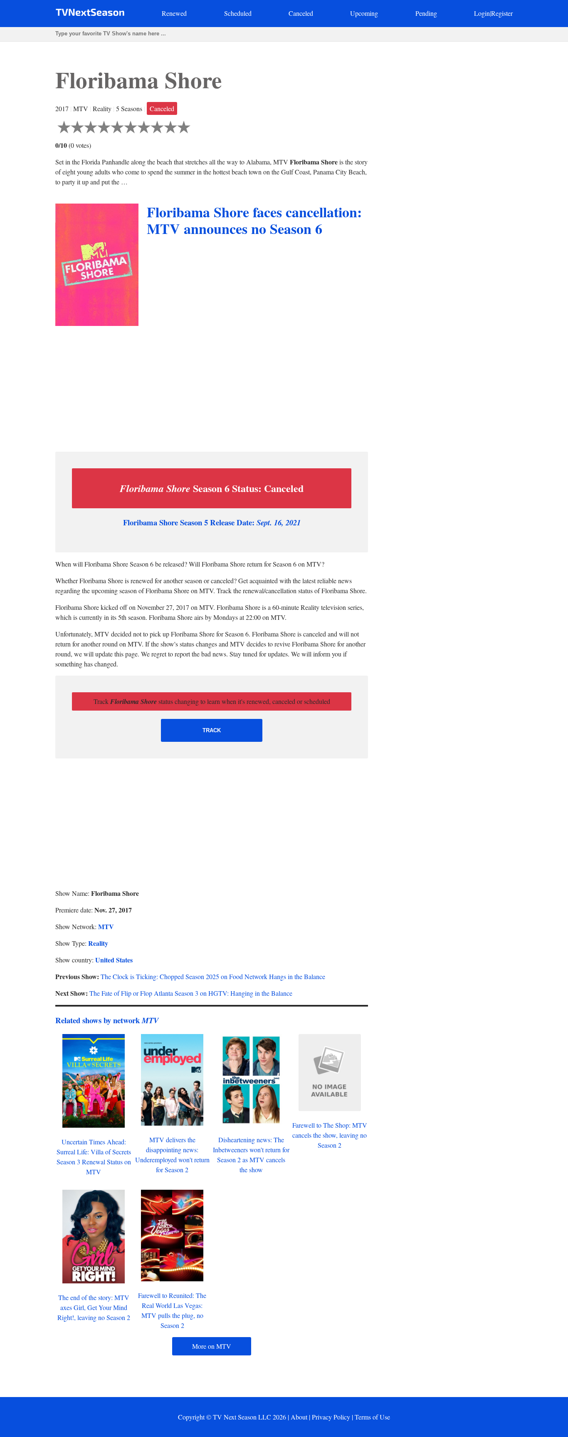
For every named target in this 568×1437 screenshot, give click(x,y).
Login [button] (482, 13)
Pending (426, 13)
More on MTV (211, 1346)
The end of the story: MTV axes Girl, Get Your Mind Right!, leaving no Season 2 (93, 1307)
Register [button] (502, 13)
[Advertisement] (211, 386)
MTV (106, 926)
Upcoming (364, 13)
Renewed (174, 13)
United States (114, 960)
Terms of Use (372, 1416)
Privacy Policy (331, 1416)
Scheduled (238, 13)
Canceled (301, 13)
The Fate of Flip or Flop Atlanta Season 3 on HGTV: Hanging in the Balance (190, 993)
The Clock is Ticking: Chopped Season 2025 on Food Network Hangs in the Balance (213, 976)
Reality (98, 943)
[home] (90, 14)
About (299, 1416)
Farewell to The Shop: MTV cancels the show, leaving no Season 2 (329, 1135)
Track (212, 730)
